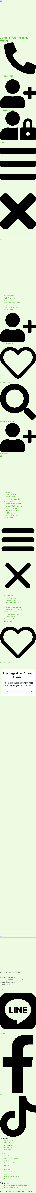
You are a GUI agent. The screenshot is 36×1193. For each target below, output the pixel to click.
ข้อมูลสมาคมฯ (8, 492)
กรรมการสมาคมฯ (9, 501)
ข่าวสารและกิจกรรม (10, 508)
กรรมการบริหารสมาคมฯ (11, 1158)
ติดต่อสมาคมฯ (8, 517)
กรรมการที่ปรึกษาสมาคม (14, 506)
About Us (7, 1156)
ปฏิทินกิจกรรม (10, 513)
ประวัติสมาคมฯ (11, 494)
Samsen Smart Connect (11, 515)
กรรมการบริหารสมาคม (13, 504)
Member (7, 1160)
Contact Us (7, 1165)
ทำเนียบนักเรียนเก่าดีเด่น (13, 499)
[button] (18, 557)
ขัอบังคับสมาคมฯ (11, 497)
